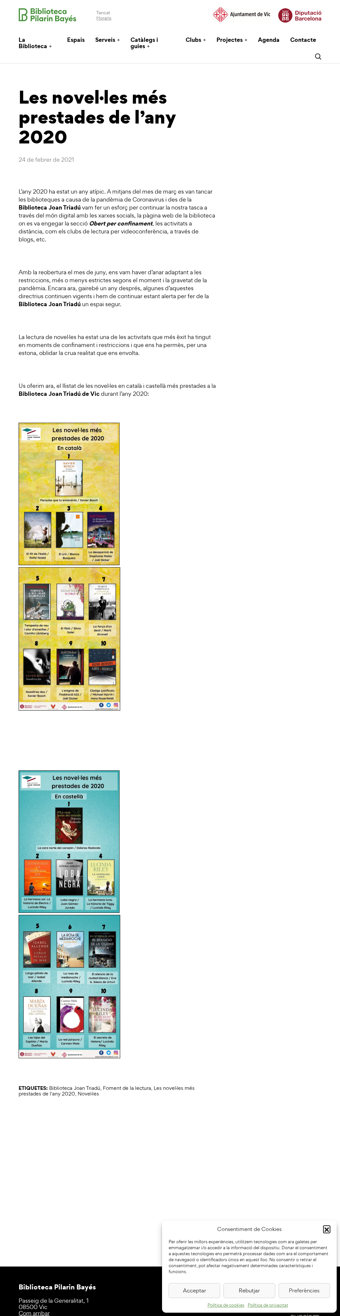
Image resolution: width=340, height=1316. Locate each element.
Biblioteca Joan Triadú (74, 1088)
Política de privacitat (268, 1305)
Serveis (105, 40)
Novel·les (88, 1093)
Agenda (269, 40)
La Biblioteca (33, 43)
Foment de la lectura (127, 1088)
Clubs (193, 40)
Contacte (303, 40)
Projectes (229, 40)
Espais (76, 40)
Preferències (304, 1290)
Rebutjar (249, 1290)
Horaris (103, 18)
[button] (326, 1229)
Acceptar (194, 1290)
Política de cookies (226, 1305)
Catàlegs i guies (144, 43)
